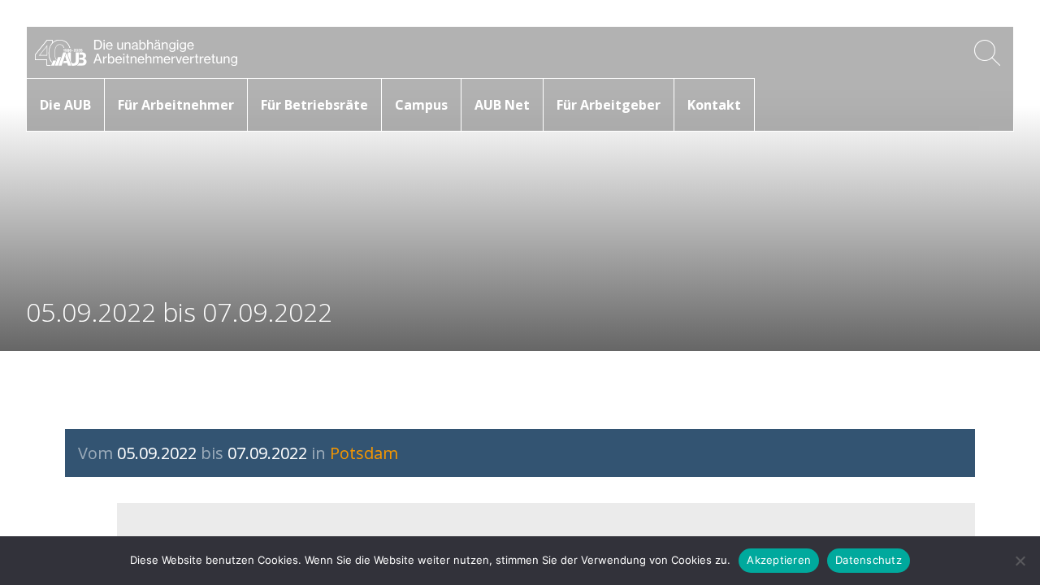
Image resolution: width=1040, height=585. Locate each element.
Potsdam (364, 453)
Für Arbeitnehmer (176, 105)
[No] (1020, 560)
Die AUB (65, 105)
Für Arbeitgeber (609, 105)
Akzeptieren (779, 559)
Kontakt (714, 105)
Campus (421, 105)
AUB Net (502, 105)
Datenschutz (868, 559)
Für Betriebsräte (314, 105)
